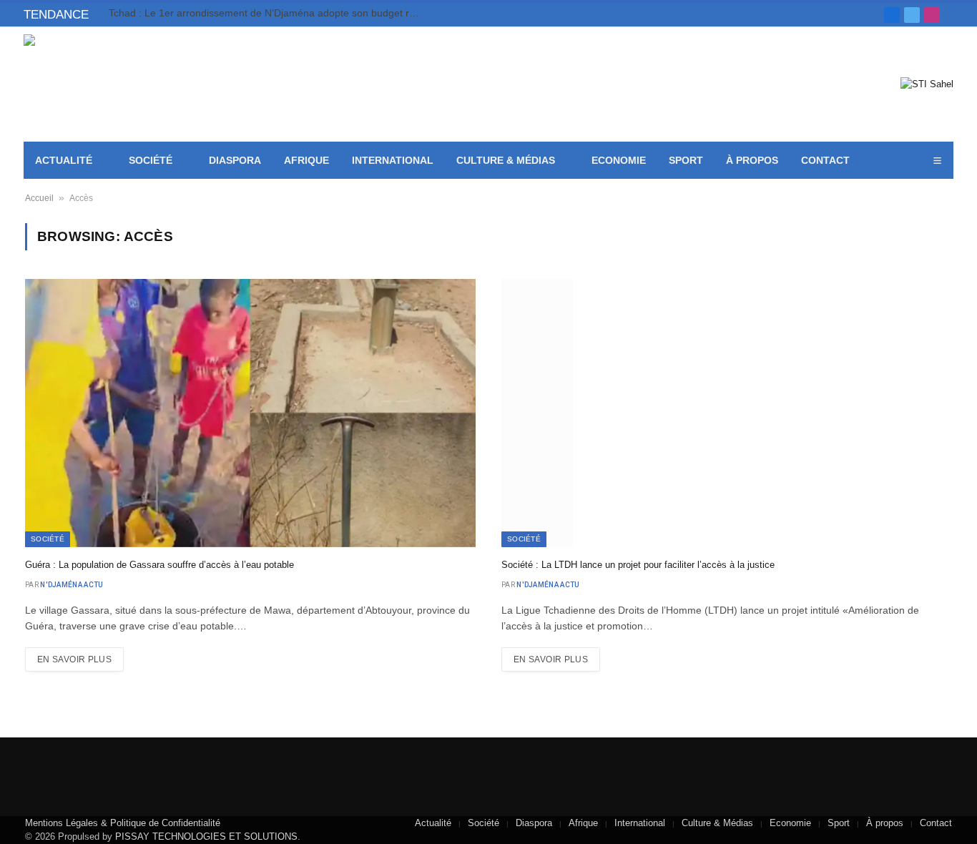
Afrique (306, 160)
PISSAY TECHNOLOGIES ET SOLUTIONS (206, 836)
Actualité (63, 160)
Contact (825, 160)
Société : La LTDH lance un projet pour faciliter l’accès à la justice (638, 564)
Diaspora (235, 160)
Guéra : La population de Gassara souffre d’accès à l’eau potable (159, 564)
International (392, 160)
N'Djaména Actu (71, 585)
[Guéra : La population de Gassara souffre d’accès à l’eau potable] (250, 413)
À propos (752, 160)
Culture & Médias (505, 160)
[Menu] (937, 160)
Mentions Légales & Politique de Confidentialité (122, 823)
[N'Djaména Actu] (128, 84)
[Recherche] (952, 14)
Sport (686, 160)
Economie (618, 160)
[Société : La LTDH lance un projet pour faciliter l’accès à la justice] (726, 413)
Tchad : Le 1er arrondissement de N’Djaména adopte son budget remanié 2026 (270, 13)
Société (150, 160)
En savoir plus (74, 659)
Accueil (39, 198)
